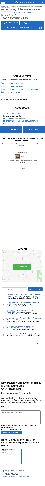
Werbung (22, 6)
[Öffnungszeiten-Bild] (11, 463)
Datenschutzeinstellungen (11, 472)
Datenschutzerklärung (18, 470)
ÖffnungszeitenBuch (24, 2)
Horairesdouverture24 (23, 476)
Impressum (6, 470)
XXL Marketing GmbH (14, 334)
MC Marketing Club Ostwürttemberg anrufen (20, 89)
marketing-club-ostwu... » (17, 118)
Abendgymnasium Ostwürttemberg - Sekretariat (23, 318)
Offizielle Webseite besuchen (14, 92)
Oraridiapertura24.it (9, 476)
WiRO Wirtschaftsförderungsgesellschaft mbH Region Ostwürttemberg (23, 295)
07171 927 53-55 (13, 113)
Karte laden (22, 267)
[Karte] (41, 27)
